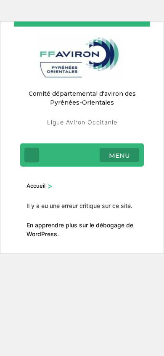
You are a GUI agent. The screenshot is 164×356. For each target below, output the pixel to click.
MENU (119, 155)
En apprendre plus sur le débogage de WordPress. (79, 229)
